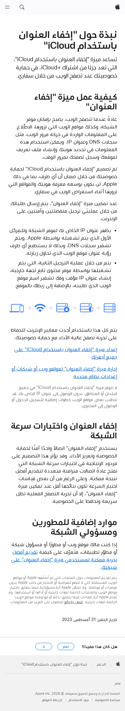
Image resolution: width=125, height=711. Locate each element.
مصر (117, 683)
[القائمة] (7, 7)
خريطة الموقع (52, 700)
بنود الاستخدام (79, 700)
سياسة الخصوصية (107, 700)
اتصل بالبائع (73, 602)
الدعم (101, 664)
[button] (22, 7)
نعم (66, 646)
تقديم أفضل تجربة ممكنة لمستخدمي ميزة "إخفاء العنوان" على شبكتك (64, 559)
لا (44, 646)
